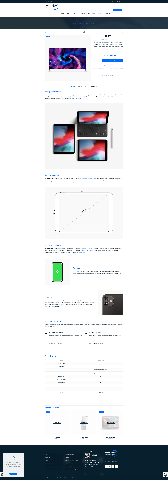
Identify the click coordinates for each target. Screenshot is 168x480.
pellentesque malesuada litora (88, 178)
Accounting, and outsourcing (71, 466)
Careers (47, 466)
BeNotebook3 (110, 437)
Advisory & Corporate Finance (72, 460)
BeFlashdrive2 (83, 437)
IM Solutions (73, 477)
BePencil (57, 437)
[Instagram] (121, 1)
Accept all (13, 473)
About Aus (47, 457)
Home (74, 23)
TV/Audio (80, 23)
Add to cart (113, 60)
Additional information (83, 86)
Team (46, 460)
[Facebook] (114, 1)
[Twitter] (116, 1)
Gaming (111, 68)
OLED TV (120, 68)
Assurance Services (69, 454)
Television (108, 65)
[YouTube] (117, 1)
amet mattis (106, 373)
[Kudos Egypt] (52, 6)
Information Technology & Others (73, 469)
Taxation (67, 457)
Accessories (101, 68)
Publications (118, 10)
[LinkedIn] (119, 1)
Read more (13, 470)
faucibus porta (82, 181)
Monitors (115, 68)
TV (112, 65)
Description (73, 86)
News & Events (49, 463)
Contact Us (48, 469)
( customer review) (111, 39)
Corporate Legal (69, 463)
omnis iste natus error (102, 96)
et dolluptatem (77, 98)
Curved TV (87, 23)
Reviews (94, 86)
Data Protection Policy (13, 468)
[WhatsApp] (112, 1)
